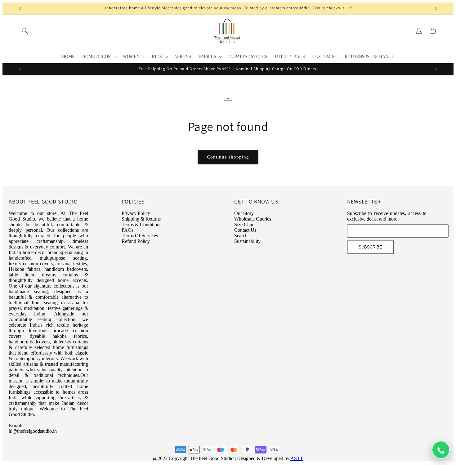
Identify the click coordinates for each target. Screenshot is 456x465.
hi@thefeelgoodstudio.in (33, 431)
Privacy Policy (136, 213)
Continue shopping (228, 156)
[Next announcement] (436, 8)
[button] (25, 31)
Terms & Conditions (141, 224)
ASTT (296, 458)
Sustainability (247, 241)
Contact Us (245, 230)
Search (241, 235)
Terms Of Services (140, 235)
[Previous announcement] (20, 8)
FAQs (127, 230)
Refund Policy (136, 241)
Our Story (244, 213)
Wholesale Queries (252, 218)
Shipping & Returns (141, 218)
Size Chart (244, 224)
